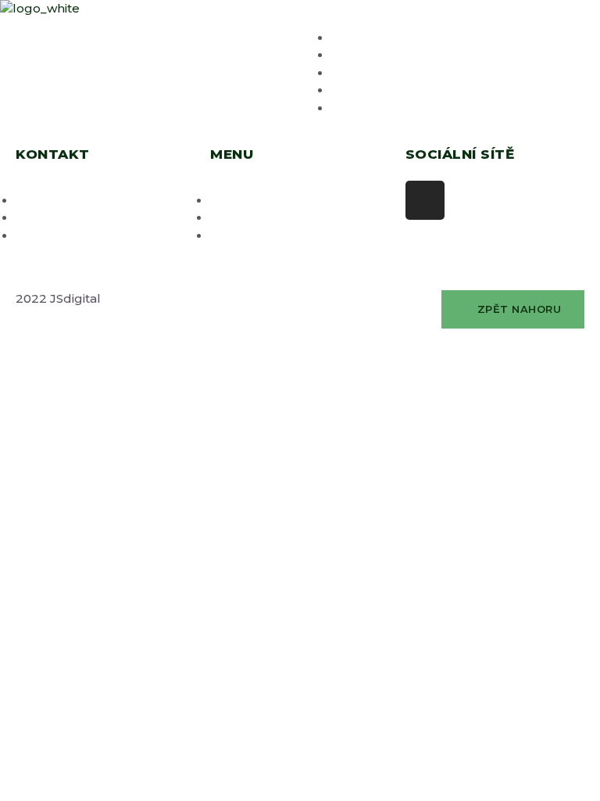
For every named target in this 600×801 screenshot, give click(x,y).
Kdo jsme (359, 73)
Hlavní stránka (375, 38)
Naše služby (368, 55)
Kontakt (355, 108)
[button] (512, 309)
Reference (363, 90)
